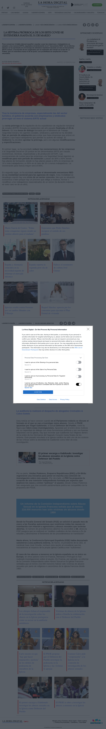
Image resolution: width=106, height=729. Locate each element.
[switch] (78, 362)
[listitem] (53, 358)
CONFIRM (38, 392)
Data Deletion (41, 399)
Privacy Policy (64, 399)
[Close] (89, 330)
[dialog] (53, 364)
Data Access (53, 399)
